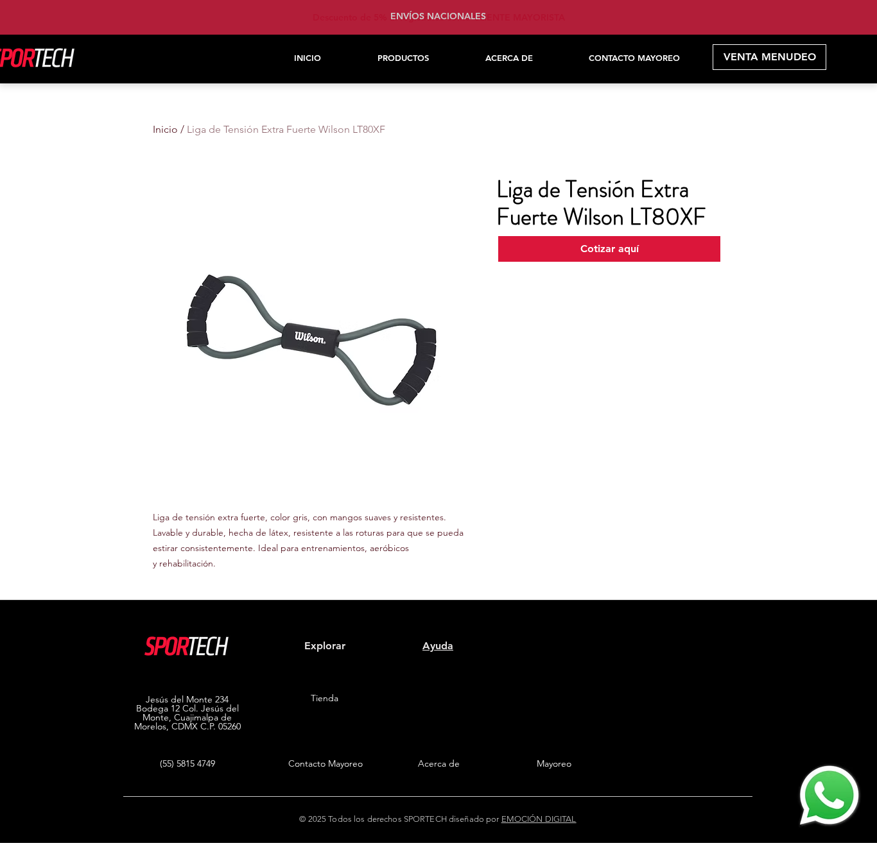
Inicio (165, 129)
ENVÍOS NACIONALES (438, 16)
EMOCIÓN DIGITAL (539, 819)
